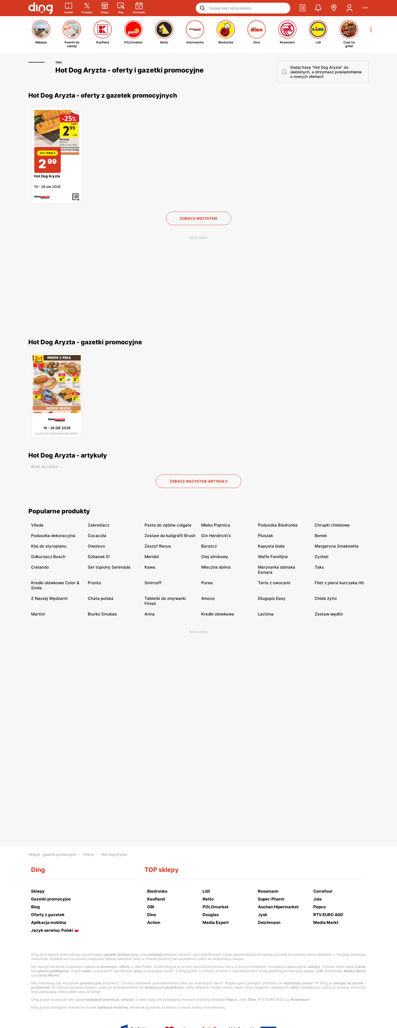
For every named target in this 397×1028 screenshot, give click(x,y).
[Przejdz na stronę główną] (40, 8)
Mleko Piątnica (215, 525)
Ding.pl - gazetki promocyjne (52, 854)
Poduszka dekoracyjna (53, 535)
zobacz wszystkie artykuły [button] (198, 481)
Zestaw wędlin (329, 614)
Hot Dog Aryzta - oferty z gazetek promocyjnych (102, 95)
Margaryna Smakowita (337, 546)
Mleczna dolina (216, 567)
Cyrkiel (321, 556)
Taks (319, 567)
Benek (321, 535)
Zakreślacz (98, 525)
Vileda (37, 525)
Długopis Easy (271, 598)
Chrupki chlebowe (332, 525)
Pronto (94, 582)
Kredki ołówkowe (217, 614)
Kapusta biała (271, 546)
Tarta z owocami (274, 582)
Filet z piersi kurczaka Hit (339, 582)
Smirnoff (153, 582)
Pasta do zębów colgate (167, 525)
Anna (149, 614)
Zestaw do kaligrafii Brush (170, 535)
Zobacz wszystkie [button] (198, 218)
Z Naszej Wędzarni (49, 598)
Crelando (40, 567)
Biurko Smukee (102, 614)
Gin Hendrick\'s (216, 535)
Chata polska (100, 598)
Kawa (149, 567)
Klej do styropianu (48, 546)
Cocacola (97, 535)
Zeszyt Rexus (157, 546)
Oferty (88, 854)
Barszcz (209, 546)
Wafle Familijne (273, 556)
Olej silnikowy (214, 556)
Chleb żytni (326, 598)
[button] (302, 8)
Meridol (151, 556)
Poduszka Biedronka (278, 525)
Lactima (266, 614)
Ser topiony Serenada (109, 567)
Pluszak (265, 535)
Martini (38, 614)
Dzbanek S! (99, 556)
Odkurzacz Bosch (48, 556)
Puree (207, 582)
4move (208, 598)
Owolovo (96, 546)
